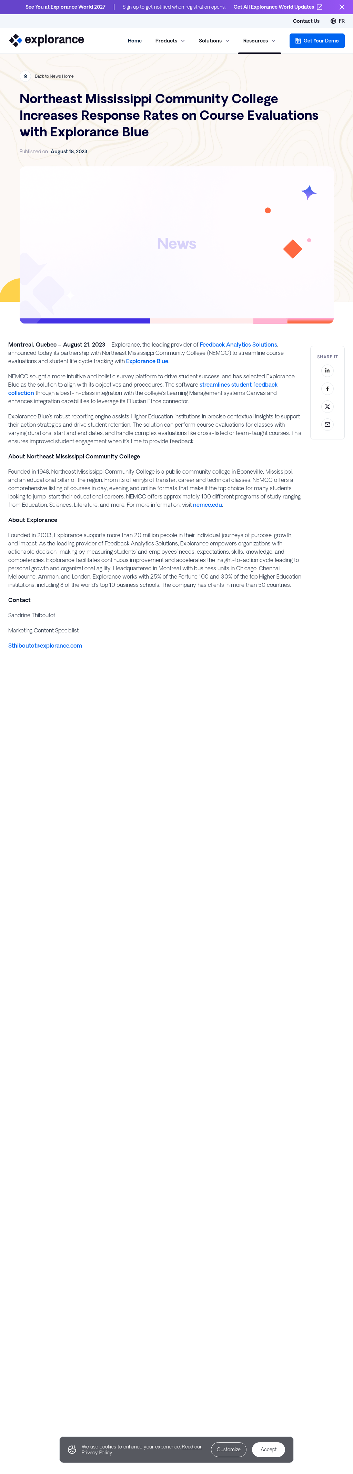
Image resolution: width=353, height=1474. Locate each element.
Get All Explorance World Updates (274, 7)
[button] (317, 40)
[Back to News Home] (25, 76)
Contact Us (306, 21)
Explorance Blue (147, 361)
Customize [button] (229, 1449)
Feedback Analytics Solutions (238, 344)
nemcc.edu (207, 505)
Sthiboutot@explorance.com (45, 645)
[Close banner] (342, 7)
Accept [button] (269, 1449)
